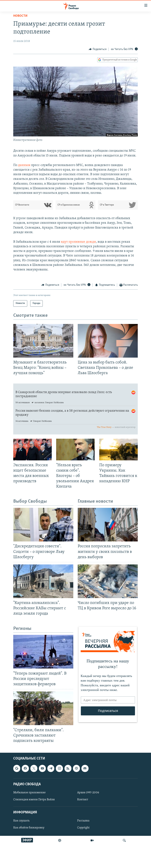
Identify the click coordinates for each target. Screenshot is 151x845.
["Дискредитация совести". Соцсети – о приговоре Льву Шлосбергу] (43, 524)
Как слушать (21, 820)
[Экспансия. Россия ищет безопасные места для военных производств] (32, 449)
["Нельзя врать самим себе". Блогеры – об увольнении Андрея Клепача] (75, 449)
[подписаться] (84, 768)
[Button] (97, 49)
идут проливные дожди (78, 242)
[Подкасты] (76, 768)
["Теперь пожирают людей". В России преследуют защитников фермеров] (43, 651)
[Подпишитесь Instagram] (59, 768)
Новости (20, 16)
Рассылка (83, 820)
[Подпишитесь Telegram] (50, 768)
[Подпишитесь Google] (16, 768)
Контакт (82, 799)
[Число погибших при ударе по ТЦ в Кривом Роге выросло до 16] (108, 581)
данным (24, 165)
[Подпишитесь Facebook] (25, 768)
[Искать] (124, 840)
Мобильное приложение (29, 792)
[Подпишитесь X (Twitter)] (33, 768)
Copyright (83, 827)
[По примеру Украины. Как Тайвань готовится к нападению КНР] (118, 449)
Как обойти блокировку (28, 827)
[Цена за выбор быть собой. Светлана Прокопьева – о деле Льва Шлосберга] (108, 341)
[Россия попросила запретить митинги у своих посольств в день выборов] (108, 524)
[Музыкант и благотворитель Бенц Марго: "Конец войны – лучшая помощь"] (43, 341)
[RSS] (67, 768)
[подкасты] (59, 840)
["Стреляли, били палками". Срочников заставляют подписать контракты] (43, 708)
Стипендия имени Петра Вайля (34, 799)
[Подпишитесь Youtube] (42, 768)
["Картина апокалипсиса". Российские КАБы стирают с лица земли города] (43, 581)
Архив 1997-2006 (88, 792)
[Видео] (92, 840)
